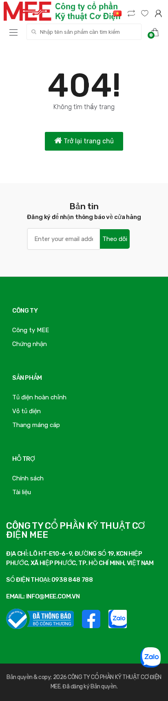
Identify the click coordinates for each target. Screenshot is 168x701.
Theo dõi (114, 239)
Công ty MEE (30, 330)
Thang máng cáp (36, 425)
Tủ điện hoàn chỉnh (39, 397)
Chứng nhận (29, 344)
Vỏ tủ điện (26, 411)
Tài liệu (21, 492)
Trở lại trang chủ (88, 141)
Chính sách (28, 478)
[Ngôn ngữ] (117, 13)
